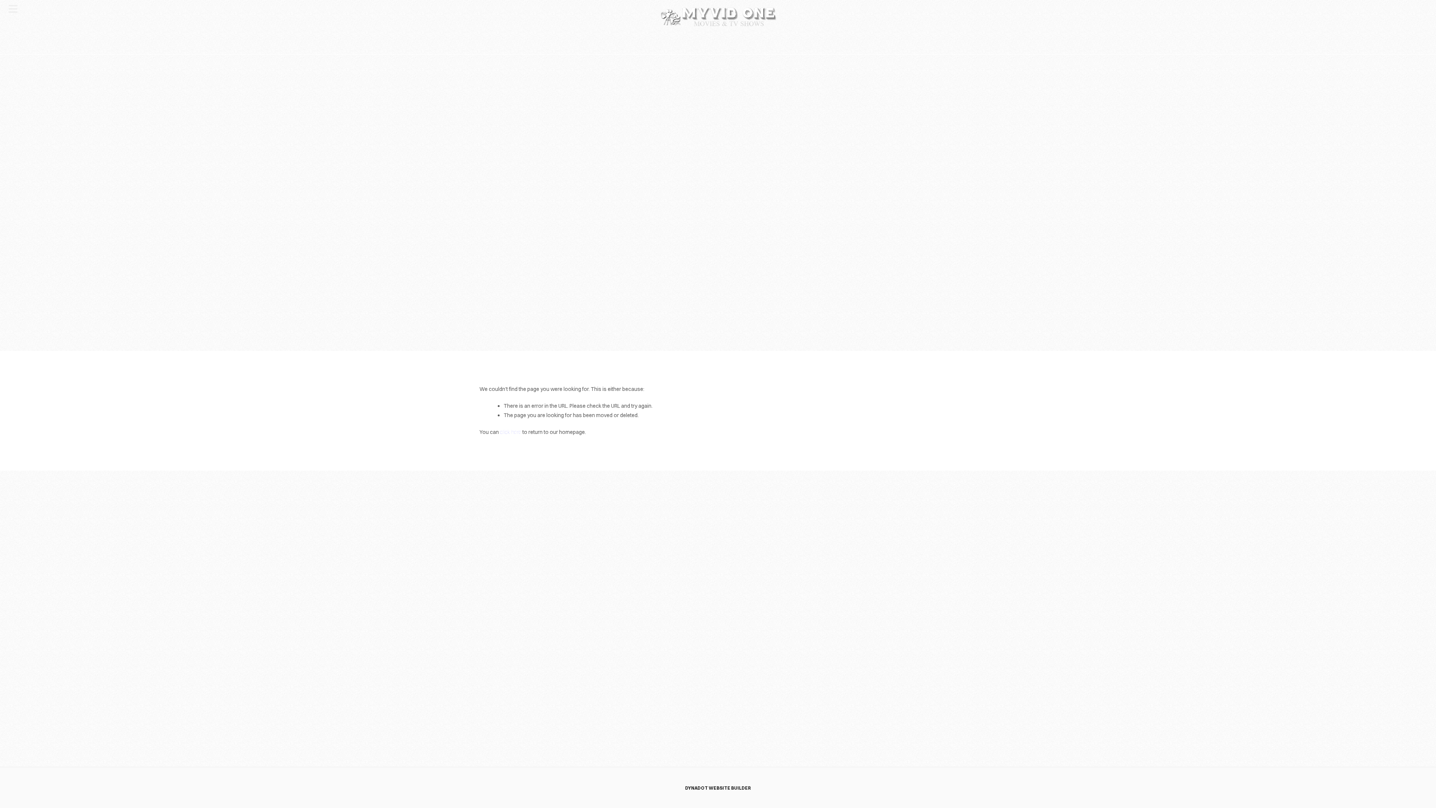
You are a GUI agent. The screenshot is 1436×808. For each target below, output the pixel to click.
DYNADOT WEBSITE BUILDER (718, 788)
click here (510, 432)
